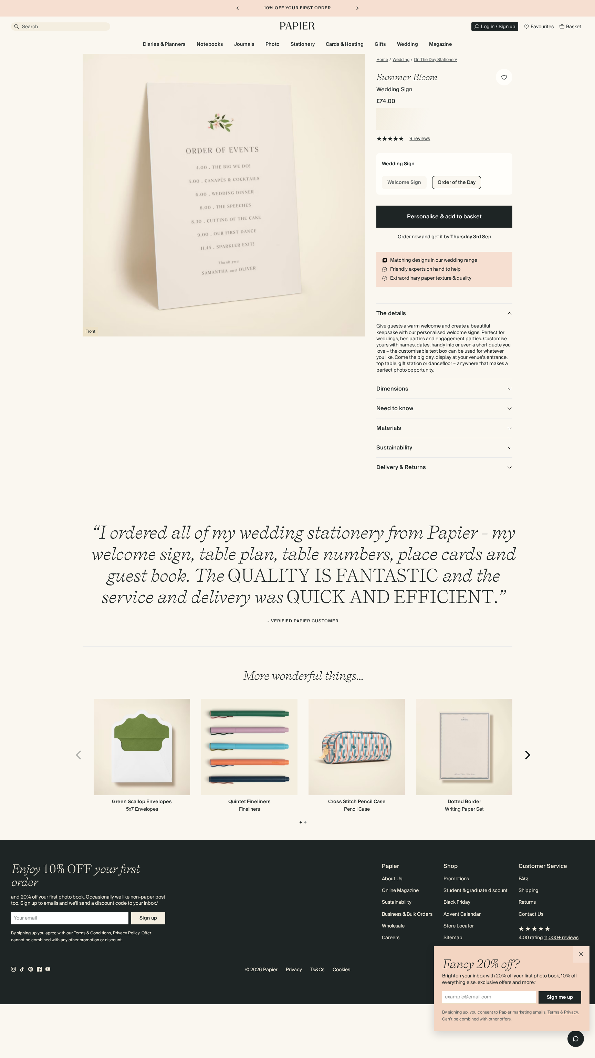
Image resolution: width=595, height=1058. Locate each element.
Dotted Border (464, 802)
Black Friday (456, 902)
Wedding (401, 59)
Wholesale (393, 926)
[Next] (526, 755)
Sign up (148, 918)
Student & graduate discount (475, 891)
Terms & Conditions (92, 933)
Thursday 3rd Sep (470, 237)
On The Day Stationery (435, 59)
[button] (581, 954)
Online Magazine (400, 891)
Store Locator (458, 926)
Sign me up (560, 997)
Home (382, 59)
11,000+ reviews (561, 938)
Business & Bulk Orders (407, 914)
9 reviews (419, 138)
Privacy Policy (126, 933)
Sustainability (396, 902)
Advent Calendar (462, 914)
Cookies (341, 970)
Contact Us (531, 914)
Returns (527, 902)
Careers (390, 938)
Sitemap (452, 938)
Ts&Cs (317, 970)
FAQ (523, 879)
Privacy (294, 970)
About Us (392, 879)
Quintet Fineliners (249, 802)
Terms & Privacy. (563, 1012)
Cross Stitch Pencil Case (357, 802)
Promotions (456, 879)
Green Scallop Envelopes (142, 802)
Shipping (529, 891)
